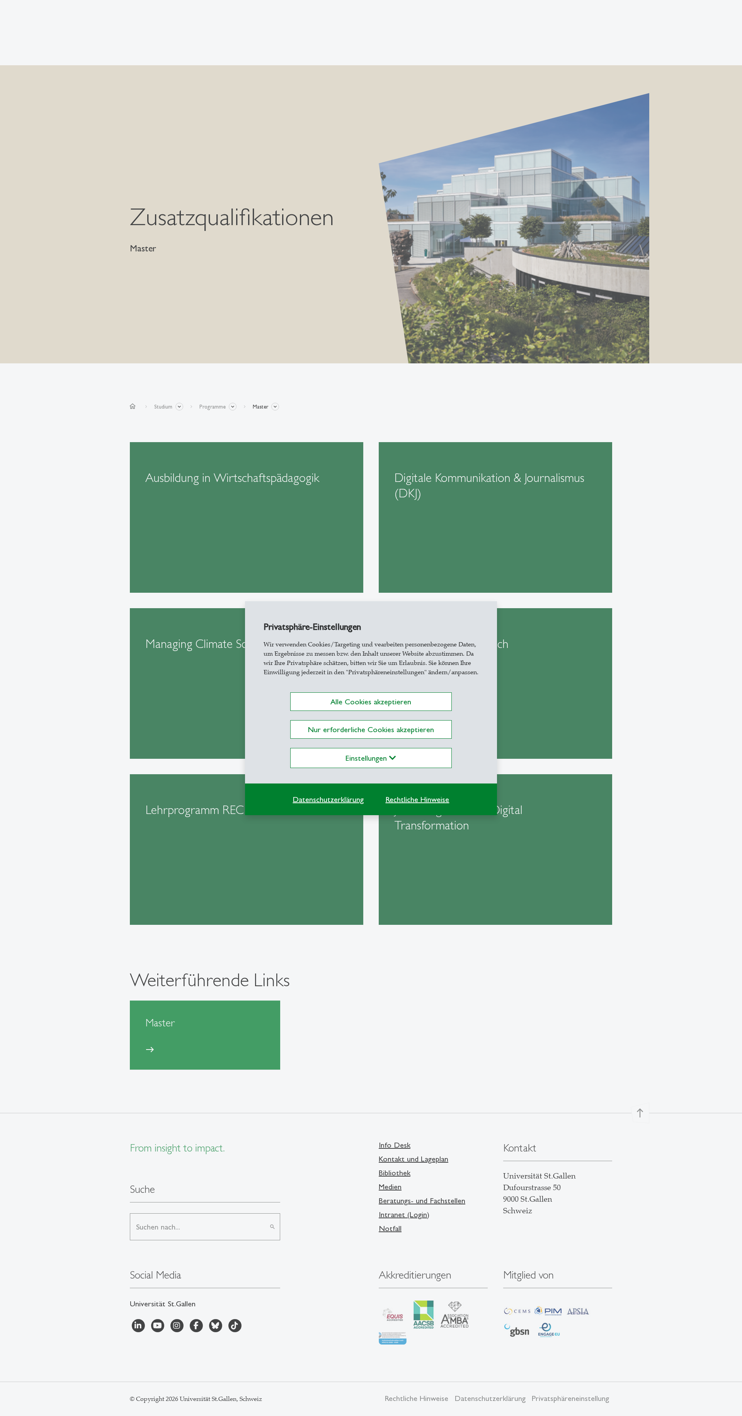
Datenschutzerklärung (328, 799)
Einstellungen (367, 758)
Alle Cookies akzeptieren (370, 701)
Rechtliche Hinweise (417, 799)
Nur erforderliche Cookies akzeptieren (371, 729)
